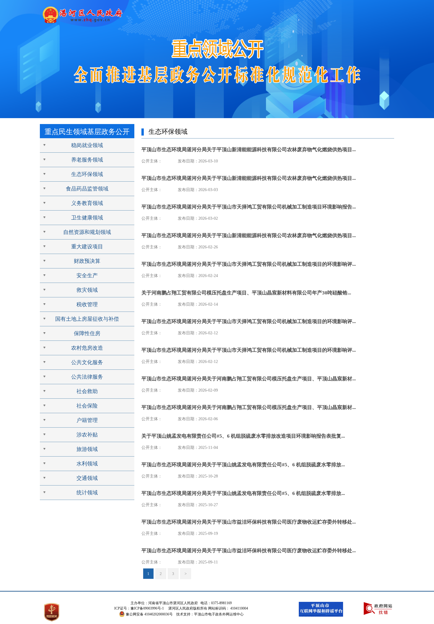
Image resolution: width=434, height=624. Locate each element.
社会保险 (87, 406)
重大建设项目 (87, 247)
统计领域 (87, 493)
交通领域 (87, 478)
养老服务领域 (87, 160)
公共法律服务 (87, 377)
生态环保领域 (87, 174)
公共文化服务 (87, 362)
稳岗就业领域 (87, 145)
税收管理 (87, 304)
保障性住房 (87, 333)
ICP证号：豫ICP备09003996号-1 (139, 608)
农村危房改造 (87, 348)
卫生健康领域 (87, 218)
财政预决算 (87, 261)
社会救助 (87, 391)
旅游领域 (87, 449)
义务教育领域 (87, 203)
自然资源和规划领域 (87, 232)
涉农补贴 (87, 435)
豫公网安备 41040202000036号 (149, 614)
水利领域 (87, 464)
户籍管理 (87, 420)
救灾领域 (87, 290)
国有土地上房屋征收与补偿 (87, 319)
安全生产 (87, 275)
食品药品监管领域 (87, 189)
